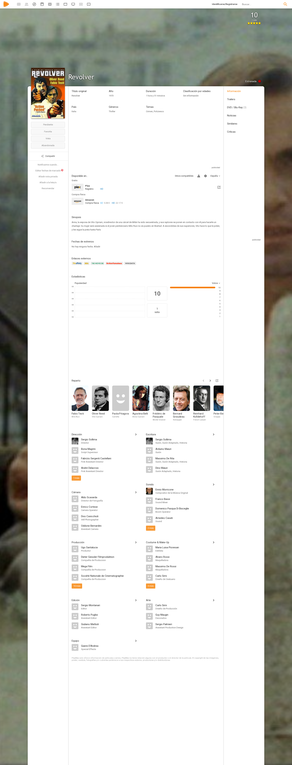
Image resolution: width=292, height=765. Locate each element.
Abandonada (48, 145)
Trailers (231, 99)
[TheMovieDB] (98, 265)
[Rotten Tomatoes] (114, 265)
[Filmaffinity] (78, 265)
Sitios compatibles (184, 176)
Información (234, 91)
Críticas (231, 131)
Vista (48, 138)
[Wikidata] (130, 265)
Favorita (48, 131)
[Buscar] (285, 4)
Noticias (231, 115)
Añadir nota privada (48, 176)
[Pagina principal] (6, 6)
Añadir (97, 246)
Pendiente (48, 124)
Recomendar (48, 188)
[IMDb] (87, 265)
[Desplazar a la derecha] (210, 380)
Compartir (50, 156)
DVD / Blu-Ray (236, 107)
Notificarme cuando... (48, 164)
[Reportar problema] (198, 176)
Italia (74, 111)
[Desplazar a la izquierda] (203, 380)
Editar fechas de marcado (49, 170)
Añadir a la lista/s (48, 182)
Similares (232, 123)
